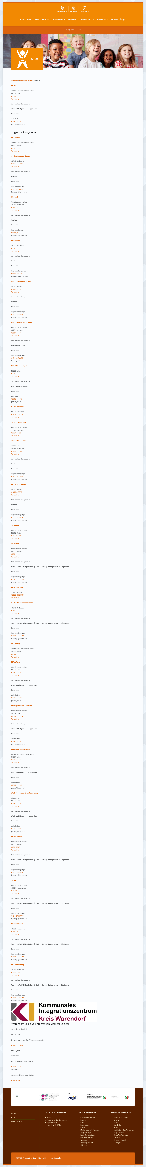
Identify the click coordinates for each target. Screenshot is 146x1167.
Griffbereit (72, 19)
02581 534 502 (17, 1045)
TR (80, 30)
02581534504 (16, 1080)
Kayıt (72, 30)
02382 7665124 (17, 716)
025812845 (15, 847)
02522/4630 (16, 535)
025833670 (15, 931)
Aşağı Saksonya (52, 1122)
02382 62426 (16, 803)
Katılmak (114, 19)
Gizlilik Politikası (16, 1121)
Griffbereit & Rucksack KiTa (31, 1158)
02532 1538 (15, 610)
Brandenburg (84, 1125)
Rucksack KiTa (86, 19)
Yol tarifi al (15, 99)
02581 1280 (15, 554)
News (22, 19)
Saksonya (83, 1140)
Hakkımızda (101, 19)
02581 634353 (16, 248)
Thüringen (83, 1145)
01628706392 (16, 451)
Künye (13, 1117)
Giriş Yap (67, 30)
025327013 (15, 972)
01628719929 (16, 289)
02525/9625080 (17, 595)
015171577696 (17, 476)
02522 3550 (15, 654)
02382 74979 (16, 672)
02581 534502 (16, 1066)
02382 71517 (16, 760)
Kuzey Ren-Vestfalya (27, 80)
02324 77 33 (16, 433)
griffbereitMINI (57, 19)
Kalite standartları (42, 19)
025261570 (15, 890)
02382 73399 (16, 96)
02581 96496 (16, 333)
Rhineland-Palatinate (87, 1137)
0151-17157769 (17, 916)
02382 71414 (16, 373)
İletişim (123, 19)
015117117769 (17, 273)
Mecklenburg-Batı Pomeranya (57, 1120)
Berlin (49, 1117)
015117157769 (17, 189)
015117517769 (17, 872)
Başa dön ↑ (58, 1158)
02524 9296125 (17, 414)
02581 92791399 (17, 579)
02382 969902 (16, 121)
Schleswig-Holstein (86, 1142)
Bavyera (83, 1120)
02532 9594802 (17, 164)
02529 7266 (15, 148)
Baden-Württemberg (87, 1117)
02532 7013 (15, 207)
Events (29, 19)
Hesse (82, 1127)
